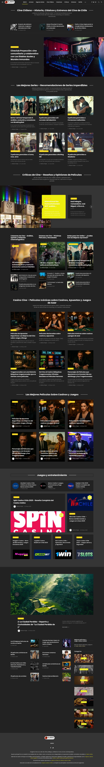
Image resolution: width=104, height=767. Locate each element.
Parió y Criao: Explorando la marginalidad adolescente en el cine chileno (84, 26)
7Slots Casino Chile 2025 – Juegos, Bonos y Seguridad (84, 542)
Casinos (13, 330)
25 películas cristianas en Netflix (19, 653)
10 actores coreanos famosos (49, 653)
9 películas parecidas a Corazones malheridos (77, 119)
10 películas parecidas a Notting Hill (51, 155)
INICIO (25, 2)
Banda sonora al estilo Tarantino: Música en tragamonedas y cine (49, 453)
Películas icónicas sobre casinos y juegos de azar (80, 335)
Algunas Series (40, 2)
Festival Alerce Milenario (50, 676)
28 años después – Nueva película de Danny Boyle (50, 264)
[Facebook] (51, 747)
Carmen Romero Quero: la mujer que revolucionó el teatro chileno (50, 642)
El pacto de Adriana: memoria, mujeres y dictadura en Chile (24, 26)
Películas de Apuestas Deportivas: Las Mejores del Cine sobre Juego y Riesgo (23, 336)
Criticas (66, 2)
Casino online (89, 754)
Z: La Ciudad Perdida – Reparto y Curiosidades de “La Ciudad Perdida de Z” (36, 624)
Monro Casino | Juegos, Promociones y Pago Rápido (55, 485)
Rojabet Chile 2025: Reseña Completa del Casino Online (83, 485)
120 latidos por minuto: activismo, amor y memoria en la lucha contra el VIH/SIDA (23, 264)
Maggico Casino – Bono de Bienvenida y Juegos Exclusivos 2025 (20, 542)
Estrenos (73, 2)
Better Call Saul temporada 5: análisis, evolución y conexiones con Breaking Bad (23, 120)
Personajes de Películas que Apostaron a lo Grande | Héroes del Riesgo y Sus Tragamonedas (80, 374)
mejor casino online (80, 646)
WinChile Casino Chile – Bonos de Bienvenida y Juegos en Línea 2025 (78, 519)
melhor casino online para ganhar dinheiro (62, 758)
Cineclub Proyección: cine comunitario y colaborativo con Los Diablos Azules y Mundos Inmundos (24, 55)
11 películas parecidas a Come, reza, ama (22, 155)
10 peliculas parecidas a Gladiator (77, 155)
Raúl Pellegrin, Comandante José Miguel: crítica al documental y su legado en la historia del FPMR (79, 203)
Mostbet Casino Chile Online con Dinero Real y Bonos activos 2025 (28, 485)
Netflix (80, 2)
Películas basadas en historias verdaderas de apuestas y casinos (78, 453)
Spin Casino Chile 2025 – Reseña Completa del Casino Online (33, 501)
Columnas (59, 2)
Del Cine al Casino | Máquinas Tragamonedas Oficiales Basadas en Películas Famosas (51, 374)
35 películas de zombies (18, 676)
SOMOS (52, 743)
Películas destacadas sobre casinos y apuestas (50, 335)
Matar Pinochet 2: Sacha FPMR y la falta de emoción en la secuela (55, 26)
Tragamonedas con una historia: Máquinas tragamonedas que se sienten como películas (23, 374)
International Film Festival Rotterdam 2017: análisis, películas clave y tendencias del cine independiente (52, 203)
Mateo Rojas (15, 67)
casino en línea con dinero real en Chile (61, 760)
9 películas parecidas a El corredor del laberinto (48, 119)
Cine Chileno (50, 2)
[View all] (83, 658)
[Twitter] (53, 747)
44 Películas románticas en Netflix (51, 665)
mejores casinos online (47, 763)
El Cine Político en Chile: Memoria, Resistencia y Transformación (18, 665)
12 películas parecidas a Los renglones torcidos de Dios (27, 285)
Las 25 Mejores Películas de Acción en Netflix (19, 642)
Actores (31, 2)
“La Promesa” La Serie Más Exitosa (55, 283)
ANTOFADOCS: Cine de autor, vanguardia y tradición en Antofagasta (28, 277)
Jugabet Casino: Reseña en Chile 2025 (41, 541)
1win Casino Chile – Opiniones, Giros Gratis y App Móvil (62, 542)
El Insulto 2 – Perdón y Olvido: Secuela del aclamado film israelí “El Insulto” (56, 275)
